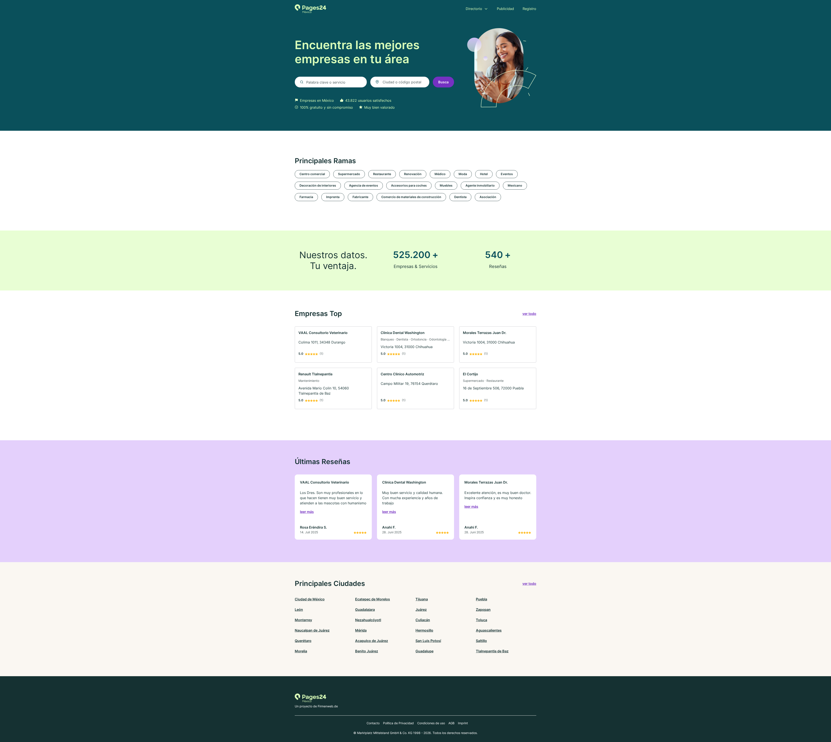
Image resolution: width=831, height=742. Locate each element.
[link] (333, 344)
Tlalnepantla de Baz (492, 651)
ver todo (529, 313)
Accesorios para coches (409, 185)
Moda (463, 174)
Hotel (484, 174)
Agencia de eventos (363, 185)
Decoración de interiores (318, 185)
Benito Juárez (366, 651)
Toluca (481, 620)
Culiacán (423, 620)
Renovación (413, 174)
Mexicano (515, 185)
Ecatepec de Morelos (372, 599)
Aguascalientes (489, 630)
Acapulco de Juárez (371, 641)
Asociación (488, 197)
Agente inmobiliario (480, 185)
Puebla (481, 599)
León (299, 609)
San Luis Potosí (428, 641)
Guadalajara (365, 609)
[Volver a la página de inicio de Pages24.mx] (310, 8)
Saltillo (481, 641)
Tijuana (422, 599)
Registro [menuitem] (529, 8)
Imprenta (333, 197)
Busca (443, 82)
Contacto (373, 723)
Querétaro (303, 641)
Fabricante (360, 197)
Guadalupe (424, 651)
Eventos (507, 174)
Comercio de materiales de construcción (411, 197)
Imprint (463, 723)
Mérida (361, 630)
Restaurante (382, 174)
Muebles (446, 185)
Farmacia (306, 197)
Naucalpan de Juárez (312, 630)
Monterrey (303, 620)
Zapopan (483, 609)
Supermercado (349, 174)
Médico (440, 174)
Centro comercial (312, 174)
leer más (307, 512)
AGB (451, 723)
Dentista (460, 197)
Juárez (421, 609)
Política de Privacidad (398, 723)
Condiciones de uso (431, 723)
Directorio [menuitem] (474, 8)
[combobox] (399, 82)
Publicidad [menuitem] (505, 8)
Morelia (301, 651)
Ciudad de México (310, 599)
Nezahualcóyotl (368, 620)
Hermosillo (424, 630)
